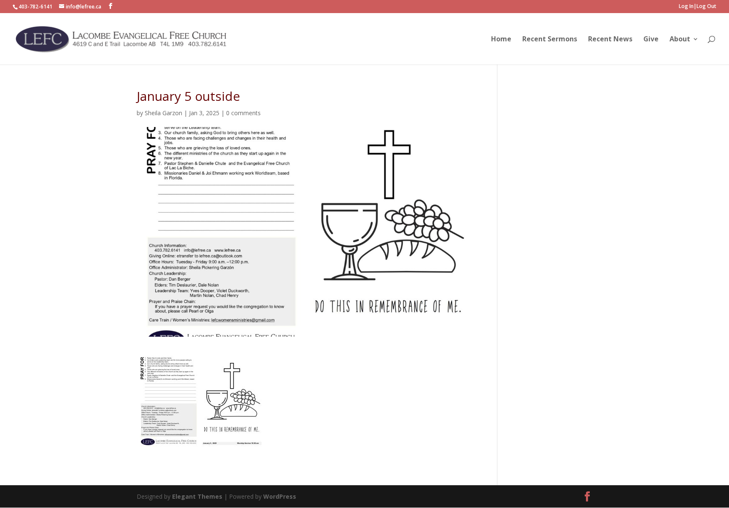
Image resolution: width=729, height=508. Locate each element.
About (680, 39)
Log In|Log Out (697, 7)
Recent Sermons (549, 39)
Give (651, 39)
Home (501, 39)
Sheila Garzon (163, 113)
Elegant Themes (198, 496)
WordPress (279, 496)
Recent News (610, 39)
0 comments (243, 113)
